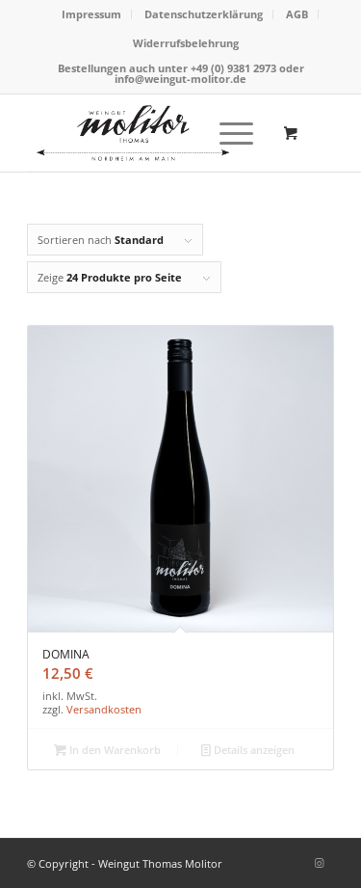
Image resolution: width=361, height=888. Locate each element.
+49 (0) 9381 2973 (235, 68)
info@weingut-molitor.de (180, 78)
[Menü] (226, 133)
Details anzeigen (253, 749)
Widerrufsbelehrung (186, 43)
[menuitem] (92, 14)
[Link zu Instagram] (319, 862)
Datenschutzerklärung (203, 14)
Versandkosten (104, 709)
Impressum (91, 14)
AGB (297, 14)
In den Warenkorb (113, 749)
